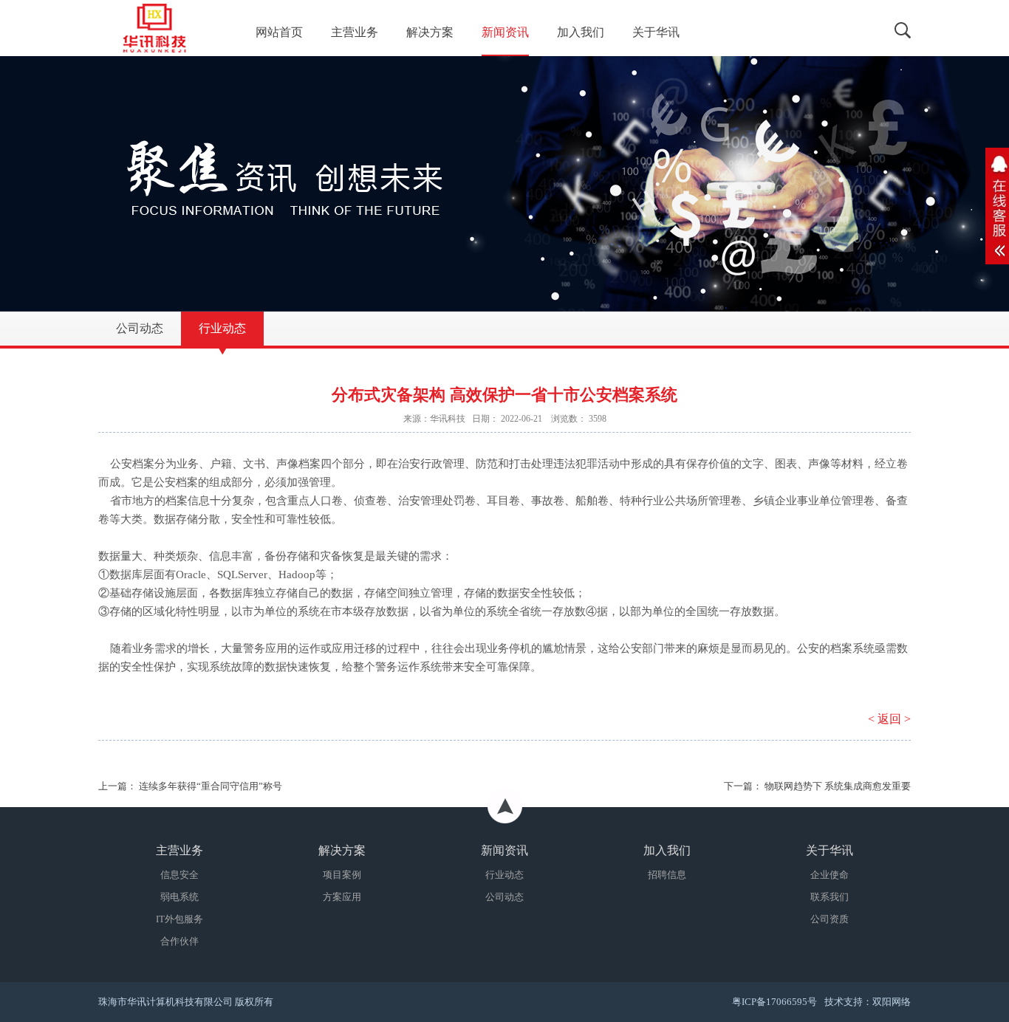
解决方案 (430, 32)
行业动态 (504, 874)
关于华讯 (656, 32)
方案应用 (342, 896)
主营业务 (354, 32)
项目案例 (342, 874)
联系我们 (829, 896)
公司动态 (504, 896)
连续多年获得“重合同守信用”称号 (210, 786)
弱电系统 (179, 896)
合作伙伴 (179, 941)
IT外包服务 (179, 919)
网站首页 (279, 32)
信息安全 (179, 874)
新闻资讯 (505, 32)
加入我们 (580, 32)
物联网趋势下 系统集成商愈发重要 (838, 786)
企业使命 (829, 874)
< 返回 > (889, 719)
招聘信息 (667, 874)
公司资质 (829, 919)
